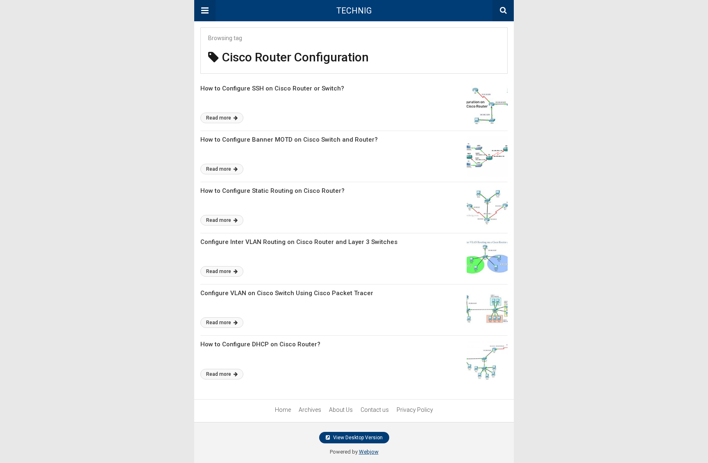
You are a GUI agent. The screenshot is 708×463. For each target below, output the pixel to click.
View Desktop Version (357, 437)
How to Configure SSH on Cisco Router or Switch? (272, 88)
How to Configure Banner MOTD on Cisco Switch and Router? (289, 139)
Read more (219, 118)
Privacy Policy (415, 410)
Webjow (369, 452)
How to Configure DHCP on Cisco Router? (260, 344)
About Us (341, 410)
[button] (205, 10)
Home (283, 410)
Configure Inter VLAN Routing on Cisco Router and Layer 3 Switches (298, 242)
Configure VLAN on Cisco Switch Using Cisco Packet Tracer (286, 293)
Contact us (375, 410)
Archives (310, 410)
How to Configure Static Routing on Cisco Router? (272, 190)
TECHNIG (354, 11)
